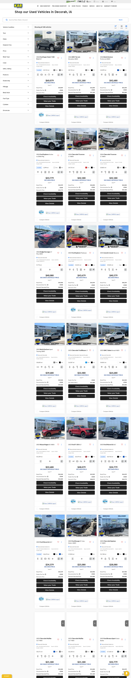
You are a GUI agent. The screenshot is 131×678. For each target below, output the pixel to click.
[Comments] (59, 74)
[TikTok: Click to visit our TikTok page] (84, 1)
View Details (49, 106)
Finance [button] (85, 6)
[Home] (37, 6)
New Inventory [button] (45, 6)
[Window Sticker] (62, 74)
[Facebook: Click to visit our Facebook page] (78, 1)
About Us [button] (99, 6)
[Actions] (61, 58)
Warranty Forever (110, 6)
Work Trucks (76, 6)
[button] (63, 42)
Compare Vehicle (44, 122)
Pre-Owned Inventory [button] (59, 6)
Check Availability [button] (49, 96)
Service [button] (91, 6)
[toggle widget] (126, 673)
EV (69, 6)
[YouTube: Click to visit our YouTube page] (80, 1)
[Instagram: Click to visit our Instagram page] (82, 1)
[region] (49, 90)
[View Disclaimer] (52, 75)
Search (120, 20)
